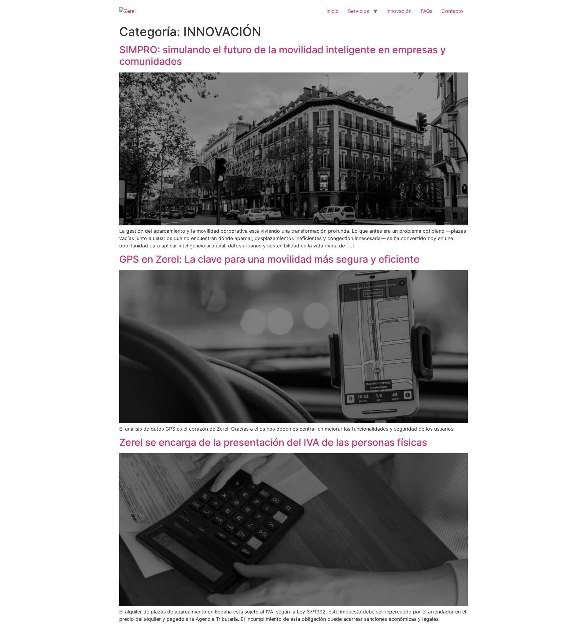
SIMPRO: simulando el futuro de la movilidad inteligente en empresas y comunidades (282, 55)
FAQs (426, 11)
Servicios (358, 11)
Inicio (333, 11)
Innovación (399, 11)
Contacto (452, 11)
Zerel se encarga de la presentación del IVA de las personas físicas (273, 442)
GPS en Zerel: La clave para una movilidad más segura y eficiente (269, 259)
